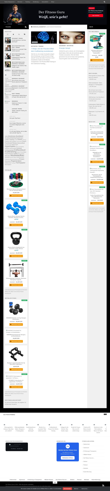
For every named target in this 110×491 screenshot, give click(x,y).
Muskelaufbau (17, 155)
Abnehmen (12, 136)
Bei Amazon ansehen (17, 195)
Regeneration (16, 161)
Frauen (24, 141)
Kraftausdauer (20, 150)
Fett (10, 141)
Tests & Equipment (9, 1)
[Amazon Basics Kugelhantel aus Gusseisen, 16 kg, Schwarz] (16, 238)
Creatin (15, 139)
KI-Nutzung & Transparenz (89, 451)
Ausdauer (14, 108)
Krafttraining (10, 151)
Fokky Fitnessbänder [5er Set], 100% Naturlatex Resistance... (96, 197)
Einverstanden (67, 488)
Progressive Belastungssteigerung (12, 159)
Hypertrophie (10, 146)
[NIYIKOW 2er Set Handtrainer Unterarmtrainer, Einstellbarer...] (97, 148)
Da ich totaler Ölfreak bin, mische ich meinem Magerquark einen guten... (18, 125)
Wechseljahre (8, 164)
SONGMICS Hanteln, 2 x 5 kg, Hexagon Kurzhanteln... (16, 318)
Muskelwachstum (20, 157)
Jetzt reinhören (95, 15)
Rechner (20, 1)
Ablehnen (76, 488)
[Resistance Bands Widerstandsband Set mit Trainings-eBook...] (16, 180)
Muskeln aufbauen (13, 157)
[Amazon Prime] (16, 219)
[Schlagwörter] (24, 34)
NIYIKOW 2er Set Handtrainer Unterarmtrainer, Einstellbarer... (97, 154)
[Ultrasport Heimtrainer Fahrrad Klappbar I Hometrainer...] (97, 42)
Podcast (85, 464)
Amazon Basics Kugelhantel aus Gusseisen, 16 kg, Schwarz (16, 248)
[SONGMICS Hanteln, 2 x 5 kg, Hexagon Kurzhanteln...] (16, 309)
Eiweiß (20, 139)
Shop (52, 1)
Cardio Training (9, 139)
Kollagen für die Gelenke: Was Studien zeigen (64, 429)
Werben (85, 461)
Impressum (86, 447)
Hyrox (16, 146)
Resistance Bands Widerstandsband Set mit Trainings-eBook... (16, 189)
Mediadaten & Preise (67, 457)
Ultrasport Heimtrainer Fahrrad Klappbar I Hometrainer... (97, 52)
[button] (106, 414)
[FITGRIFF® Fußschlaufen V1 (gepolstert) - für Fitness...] (16, 377)
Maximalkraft (21, 153)
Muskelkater (7, 157)
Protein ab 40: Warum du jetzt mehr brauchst (87, 429)
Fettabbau (14, 141)
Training (27, 1)
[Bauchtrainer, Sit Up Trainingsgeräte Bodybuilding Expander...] (97, 170)
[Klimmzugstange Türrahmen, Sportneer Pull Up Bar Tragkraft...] (16, 269)
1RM (6, 136)
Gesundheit (45, 1)
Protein (21, 159)
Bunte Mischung (87, 471)
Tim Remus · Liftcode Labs (17, 448)
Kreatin (18, 152)
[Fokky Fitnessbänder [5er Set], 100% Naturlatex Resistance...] (97, 191)
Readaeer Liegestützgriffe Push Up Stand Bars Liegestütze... (16, 363)
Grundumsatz (8, 144)
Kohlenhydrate (9, 150)
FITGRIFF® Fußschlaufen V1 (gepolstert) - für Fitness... (16, 381)
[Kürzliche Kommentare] (19, 34)
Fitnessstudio (19, 141)
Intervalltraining (21, 146)
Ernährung (36, 1)
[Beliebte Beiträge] (13, 34)
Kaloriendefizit (13, 148)
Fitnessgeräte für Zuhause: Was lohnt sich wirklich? (8, 429)
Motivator (85, 468)
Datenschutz (86, 444)
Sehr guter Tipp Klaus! (15, 118)
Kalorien (7, 148)
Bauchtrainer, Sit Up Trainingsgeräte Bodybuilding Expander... (96, 176)
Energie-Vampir (64, 48)
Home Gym (15, 144)
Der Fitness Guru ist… (88, 458)
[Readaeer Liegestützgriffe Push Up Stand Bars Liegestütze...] (16, 353)
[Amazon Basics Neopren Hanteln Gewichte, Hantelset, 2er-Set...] (16, 208)
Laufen (15, 153)
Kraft (13, 47)
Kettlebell (19, 148)
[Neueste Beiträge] (7, 34)
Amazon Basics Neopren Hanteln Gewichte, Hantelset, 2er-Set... (16, 217)
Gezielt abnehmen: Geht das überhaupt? (30, 429)
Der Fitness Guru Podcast (95, 10)
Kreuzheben (23, 152)
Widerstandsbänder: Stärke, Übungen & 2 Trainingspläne (20, 429)
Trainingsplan (20, 163)
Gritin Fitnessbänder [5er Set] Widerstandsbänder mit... (97, 133)
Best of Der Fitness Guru (18, 45)
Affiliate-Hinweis (87, 454)
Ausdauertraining (10, 138)
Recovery (8, 161)
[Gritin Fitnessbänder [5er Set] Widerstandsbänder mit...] (97, 127)
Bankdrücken (19, 138)
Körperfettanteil (9, 153)
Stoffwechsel (8, 163)
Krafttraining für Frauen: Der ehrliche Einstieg (53, 429)
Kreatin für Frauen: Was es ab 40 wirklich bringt (75, 429)
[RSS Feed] (26, 27)
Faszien (7, 141)
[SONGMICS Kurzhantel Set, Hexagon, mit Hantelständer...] (16, 331)
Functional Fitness (11, 143)
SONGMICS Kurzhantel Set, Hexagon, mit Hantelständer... (16, 335)
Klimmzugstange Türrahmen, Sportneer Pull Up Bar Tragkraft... (16, 279)
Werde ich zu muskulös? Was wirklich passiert (42, 429)
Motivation (34, 46)
